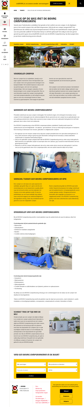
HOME (15, 10)
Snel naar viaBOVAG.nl (42, 402)
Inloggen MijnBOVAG (42, 400)
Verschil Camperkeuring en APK (49, 44)
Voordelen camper (19, 44)
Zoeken (31, 376)
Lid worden (39, 396)
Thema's (22, 10)
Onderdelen (64, 44)
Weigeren (66, 401)
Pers (37, 386)
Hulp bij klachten (40, 390)
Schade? (72, 44)
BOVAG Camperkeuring (32, 44)
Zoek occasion (57, 3)
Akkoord (66, 391)
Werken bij (39, 388)
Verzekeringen (40, 398)
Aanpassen (66, 396)
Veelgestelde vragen (42, 392)
